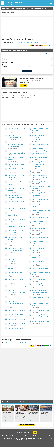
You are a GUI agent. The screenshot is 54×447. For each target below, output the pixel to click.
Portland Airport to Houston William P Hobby (40, 257)
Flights (7, 435)
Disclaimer (41, 435)
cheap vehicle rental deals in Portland (18, 343)
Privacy (46, 435)
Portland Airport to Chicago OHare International (40, 130)
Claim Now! (23, 85)
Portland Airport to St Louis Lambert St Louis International (41, 316)
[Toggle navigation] (51, 2)
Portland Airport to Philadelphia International (15, 137)
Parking (25, 435)
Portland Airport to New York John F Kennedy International (16, 152)
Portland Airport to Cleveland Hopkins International (41, 212)
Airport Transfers (19, 435)
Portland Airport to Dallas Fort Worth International (40, 177)
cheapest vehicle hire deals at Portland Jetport (28, 42)
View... (4, 420)
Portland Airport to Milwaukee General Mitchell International (17, 226)
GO (35, 432)
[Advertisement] (23, 28)
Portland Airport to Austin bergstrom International (15, 250)
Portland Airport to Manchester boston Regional (16, 292)
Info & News (35, 435)
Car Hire (12, 435)
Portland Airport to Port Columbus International (15, 197)
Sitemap (51, 435)
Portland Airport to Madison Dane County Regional (40, 285)
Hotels (29, 435)
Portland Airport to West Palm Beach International (39, 292)
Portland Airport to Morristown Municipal (38, 223)
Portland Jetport (15, 3)
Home (3, 435)
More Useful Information (27, 424)
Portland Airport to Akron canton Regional (15, 214)
